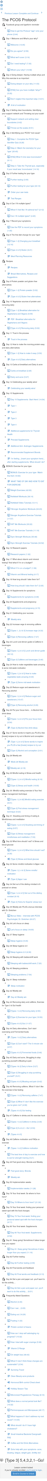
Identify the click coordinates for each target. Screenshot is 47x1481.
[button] (1, 2)
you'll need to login (34, 1470)
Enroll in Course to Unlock (23, 1473)
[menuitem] (1, 6)
